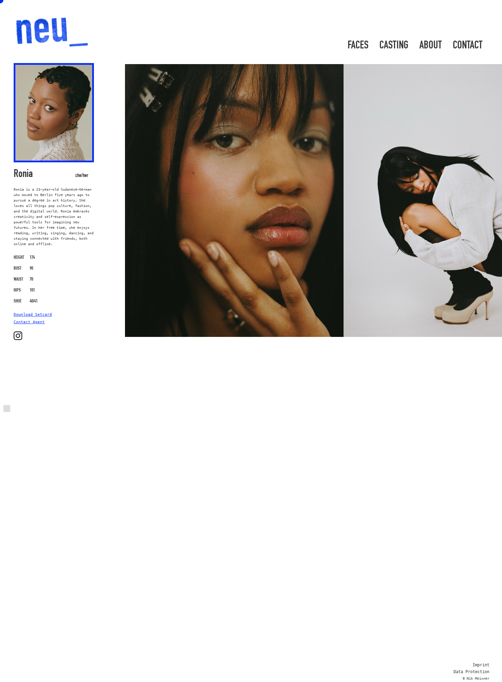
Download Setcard (33, 314)
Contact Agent (29, 322)
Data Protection (471, 671)
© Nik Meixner (476, 678)
